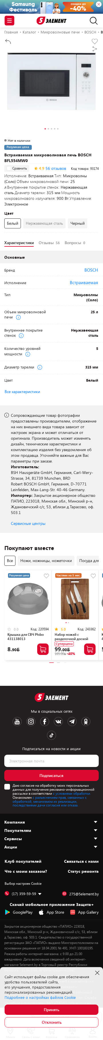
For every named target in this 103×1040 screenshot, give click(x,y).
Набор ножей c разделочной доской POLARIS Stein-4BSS (71, 638)
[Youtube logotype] (17, 721)
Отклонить (52, 1022)
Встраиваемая (84, 282)
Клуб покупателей (23, 861)
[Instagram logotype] (30, 721)
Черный (77, 223)
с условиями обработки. (72, 793)
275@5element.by (84, 893)
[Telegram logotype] (72, 721)
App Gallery (88, 912)
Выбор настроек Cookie (23, 883)
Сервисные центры (28, 523)
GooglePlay (23, 912)
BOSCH (91, 270)
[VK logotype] (58, 721)
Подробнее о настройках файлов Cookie (40, 997)
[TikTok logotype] (51, 735)
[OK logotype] (85, 721)
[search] (92, 20)
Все (10, 560)
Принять (51, 1009)
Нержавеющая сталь (44, 223)
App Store (55, 912)
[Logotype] (52, 21)
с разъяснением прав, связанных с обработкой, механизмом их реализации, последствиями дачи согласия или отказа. (50, 801)
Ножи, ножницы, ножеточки (46, 560)
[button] (45, 129)
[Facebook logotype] (44, 721)
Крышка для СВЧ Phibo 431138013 (25, 636)
